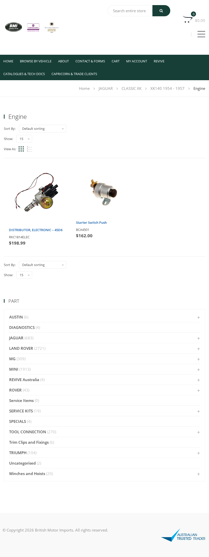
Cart (116, 61)
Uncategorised (22, 463)
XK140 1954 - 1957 (167, 88)
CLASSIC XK (131, 88)
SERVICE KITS (21, 410)
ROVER (15, 390)
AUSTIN (16, 316)
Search (161, 10)
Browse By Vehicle (35, 61)
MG (12, 358)
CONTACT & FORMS (90, 61)
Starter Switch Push (91, 222)
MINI (13, 369)
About (63, 61)
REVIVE (159, 61)
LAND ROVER (21, 348)
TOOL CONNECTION (27, 431)
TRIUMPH (18, 452)
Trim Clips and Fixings (29, 442)
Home (8, 61)
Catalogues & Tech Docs (24, 74)
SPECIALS (17, 421)
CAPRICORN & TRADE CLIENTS (74, 74)
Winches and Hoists (27, 473)
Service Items (21, 400)
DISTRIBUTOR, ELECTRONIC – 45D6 (35, 230)
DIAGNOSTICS (22, 327)
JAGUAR (106, 88)
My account (136, 61)
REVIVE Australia (24, 379)
